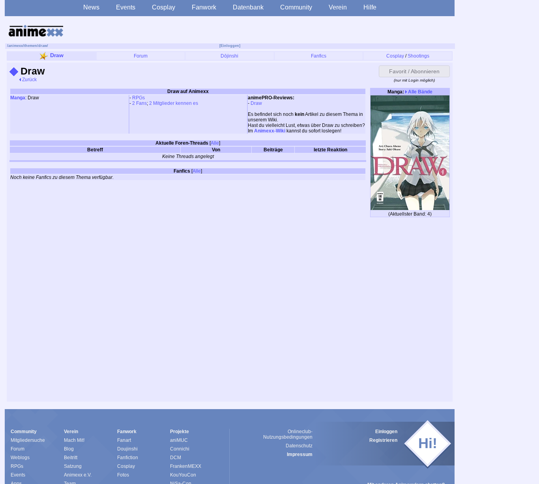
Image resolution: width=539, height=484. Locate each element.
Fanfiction (127, 457)
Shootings (418, 56)
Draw (57, 55)
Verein (338, 7)
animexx (15, 46)
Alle (215, 143)
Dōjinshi (229, 56)
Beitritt (70, 457)
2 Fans (139, 103)
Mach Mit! (74, 440)
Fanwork (204, 7)
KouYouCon (183, 475)
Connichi (179, 449)
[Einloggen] (229, 46)
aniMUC (179, 440)
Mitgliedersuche (28, 440)
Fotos (123, 475)
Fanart (124, 440)
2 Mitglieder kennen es (173, 103)
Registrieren (383, 440)
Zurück (29, 79)
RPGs (138, 98)
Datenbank (248, 7)
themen (30, 46)
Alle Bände (419, 92)
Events (125, 7)
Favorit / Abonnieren (414, 71)
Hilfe (369, 7)
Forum (141, 56)
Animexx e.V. (78, 475)
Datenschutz (299, 446)
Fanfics (318, 56)
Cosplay (163, 7)
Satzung (73, 466)
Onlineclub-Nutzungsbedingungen (288, 434)
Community (296, 7)
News (91, 7)
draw (42, 46)
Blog (69, 449)
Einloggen (386, 431)
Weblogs (20, 457)
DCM (175, 457)
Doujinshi (127, 449)
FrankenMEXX (185, 466)
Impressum (300, 454)
